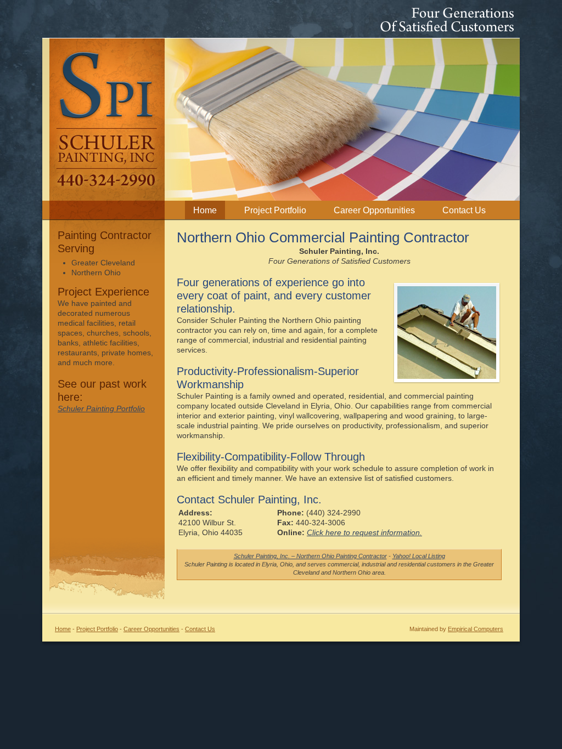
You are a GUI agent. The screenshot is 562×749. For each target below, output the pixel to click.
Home (205, 210)
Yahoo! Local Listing (418, 556)
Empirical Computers (475, 629)
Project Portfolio (275, 210)
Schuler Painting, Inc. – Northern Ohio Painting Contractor (310, 556)
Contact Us (464, 210)
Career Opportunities (374, 210)
